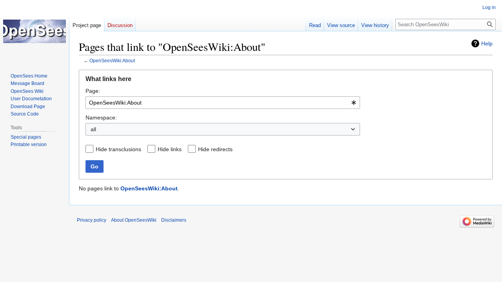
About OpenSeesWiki (133, 220)
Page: (92, 91)
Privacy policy (91, 220)
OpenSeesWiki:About (112, 60)
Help (487, 43)
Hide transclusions (118, 149)
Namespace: (101, 117)
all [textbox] (93, 129)
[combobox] (222, 102)
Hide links (170, 149)
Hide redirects (215, 149)
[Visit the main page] (34, 31)
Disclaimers (173, 220)
